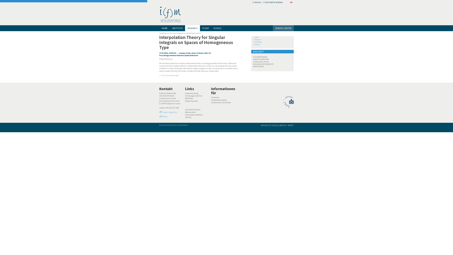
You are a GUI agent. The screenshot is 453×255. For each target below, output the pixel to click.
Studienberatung (191, 93)
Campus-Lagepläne (169, 112)
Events (198, 33)
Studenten (215, 97)
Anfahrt (164, 116)
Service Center (283, 28)
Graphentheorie (190, 33)
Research (192, 28)
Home (165, 28)
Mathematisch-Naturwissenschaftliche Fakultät (194, 114)
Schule (217, 28)
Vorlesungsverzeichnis (193, 96)
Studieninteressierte (219, 100)
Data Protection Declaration (273, 125)
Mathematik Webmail (274, 2)
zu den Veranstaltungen (170, 75)
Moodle (258, 2)
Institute (177, 28)
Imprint (291, 125)
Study (205, 28)
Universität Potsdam (192, 109)
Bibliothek (189, 98)
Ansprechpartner (191, 101)
